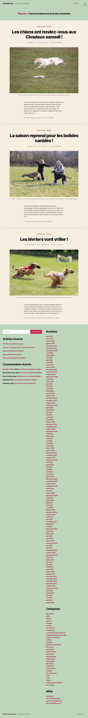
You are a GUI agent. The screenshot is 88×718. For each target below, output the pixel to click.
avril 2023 (49, 417)
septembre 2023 (51, 405)
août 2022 (49, 434)
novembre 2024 (51, 372)
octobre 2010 (50, 586)
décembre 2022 (51, 424)
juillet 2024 (50, 381)
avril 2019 (49, 507)
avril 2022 (49, 443)
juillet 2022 (50, 436)
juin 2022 (49, 438)
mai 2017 (49, 526)
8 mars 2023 (44, 146)
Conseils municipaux (53, 637)
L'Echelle (49, 221)
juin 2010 (49, 595)
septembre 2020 (52, 486)
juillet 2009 (50, 602)
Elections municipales (53, 645)
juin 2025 (49, 358)
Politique (49, 671)
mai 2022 (49, 441)
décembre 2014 (51, 550)
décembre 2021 (51, 453)
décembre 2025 (51, 346)
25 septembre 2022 (44, 244)
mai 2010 (49, 598)
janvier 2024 (50, 396)
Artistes (49, 626)
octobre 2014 (50, 553)
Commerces (50, 630)
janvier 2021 (50, 476)
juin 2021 (49, 467)
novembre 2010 (51, 583)
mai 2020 (49, 491)
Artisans (49, 623)
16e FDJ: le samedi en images (13, 344)
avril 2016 (49, 538)
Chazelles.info (8, 3)
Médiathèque (50, 659)
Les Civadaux (50, 117)
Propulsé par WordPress (24, 714)
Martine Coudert (8, 369)
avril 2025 (49, 362)
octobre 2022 (50, 429)
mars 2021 (49, 474)
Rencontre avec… (52, 673)
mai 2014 (49, 564)
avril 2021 (49, 472)
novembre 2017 (51, 522)
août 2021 (49, 462)
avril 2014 (49, 567)
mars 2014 (49, 569)
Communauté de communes (55, 633)
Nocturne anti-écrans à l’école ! (13, 351)
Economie (49, 642)
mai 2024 (49, 386)
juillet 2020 (50, 488)
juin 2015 (49, 545)
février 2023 (50, 422)
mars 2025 (49, 365)
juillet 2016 (50, 534)
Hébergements (51, 656)
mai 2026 (49, 336)
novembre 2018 (51, 512)
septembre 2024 (52, 377)
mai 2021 (49, 469)
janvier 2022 (50, 450)
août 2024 (49, 379)
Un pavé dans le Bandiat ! (54, 683)
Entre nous (49, 647)
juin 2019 (49, 503)
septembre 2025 (51, 351)
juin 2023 (49, 412)
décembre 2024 (51, 370)
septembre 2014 (51, 555)
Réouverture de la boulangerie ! (25, 383)
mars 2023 (49, 419)
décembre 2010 (51, 581)
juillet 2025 (50, 355)
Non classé (50, 664)
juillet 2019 (50, 500)
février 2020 (50, 493)
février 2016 (50, 541)
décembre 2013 (51, 576)
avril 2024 (49, 389)
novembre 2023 (51, 400)
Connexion (49, 696)
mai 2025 (49, 360)
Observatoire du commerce (12, 354)
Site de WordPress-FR (53, 703)
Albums (48, 618)
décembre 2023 (51, 398)
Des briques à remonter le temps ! (30, 369)
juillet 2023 (50, 410)
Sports (49, 26)
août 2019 (49, 498)
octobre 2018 (50, 515)
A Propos (75, 3)
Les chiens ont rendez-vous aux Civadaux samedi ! (44, 34)
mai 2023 (49, 415)
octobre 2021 (50, 457)
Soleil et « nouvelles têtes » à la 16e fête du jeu (19, 347)
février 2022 (50, 448)
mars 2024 (50, 391)
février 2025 (50, 367)
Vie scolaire (50, 685)
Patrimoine (49, 666)
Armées (49, 621)
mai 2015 (49, 548)
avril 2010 (49, 600)
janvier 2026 (50, 343)
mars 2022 (49, 446)
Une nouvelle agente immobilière (14, 358)
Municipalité (50, 661)
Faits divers (50, 654)
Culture (48, 640)
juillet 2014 (50, 560)
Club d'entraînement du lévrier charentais (36, 117)
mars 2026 (50, 339)
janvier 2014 (50, 574)
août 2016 (49, 531)
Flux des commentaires (54, 701)
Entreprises (50, 649)
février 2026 (50, 341)
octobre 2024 (50, 374)
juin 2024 (49, 384)
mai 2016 (49, 536)
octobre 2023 (50, 403)
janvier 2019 (50, 510)
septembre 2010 (51, 588)
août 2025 (49, 353)
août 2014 (49, 557)
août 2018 (49, 517)
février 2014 (50, 572)
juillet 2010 (50, 593)
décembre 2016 (51, 529)
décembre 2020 (51, 479)
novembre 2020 (51, 481)
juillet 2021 (50, 465)
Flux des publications (53, 698)
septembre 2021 (51, 460)
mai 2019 (49, 505)
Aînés (48, 616)
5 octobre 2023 (44, 42)
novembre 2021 (51, 455)
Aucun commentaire (57, 42)
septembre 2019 (51, 495)
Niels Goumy (33, 42)
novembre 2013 (51, 579)
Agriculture (50, 614)
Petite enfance (51, 668)
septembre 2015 (51, 543)
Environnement (51, 652)
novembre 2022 (51, 427)
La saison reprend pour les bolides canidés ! (44, 138)
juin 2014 (49, 562)
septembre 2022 (51, 431)
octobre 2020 (50, 484)
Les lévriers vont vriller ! (44, 239)
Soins (48, 678)
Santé (48, 675)
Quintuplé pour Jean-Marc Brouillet (28, 376)
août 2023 (49, 408)
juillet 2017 (50, 524)
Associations (41, 26)
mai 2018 (49, 519)
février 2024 (50, 393)
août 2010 (49, 591)
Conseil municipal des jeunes (56, 635)
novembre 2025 (51, 348)
